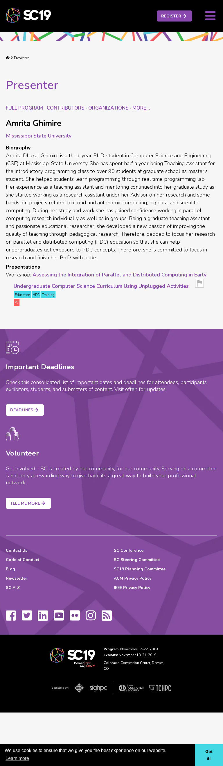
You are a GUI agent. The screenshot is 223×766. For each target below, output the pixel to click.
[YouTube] (59, 618)
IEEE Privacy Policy (132, 587)
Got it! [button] (209, 755)
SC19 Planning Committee (140, 569)
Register (171, 16)
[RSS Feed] (107, 618)
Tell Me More (25, 503)
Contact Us (16, 550)
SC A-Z (13, 587)
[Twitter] (27, 618)
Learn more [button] (17, 758)
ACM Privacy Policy (132, 578)
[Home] (8, 58)
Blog (10, 569)
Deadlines (21, 410)
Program (24, 108)
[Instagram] (91, 618)
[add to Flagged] (199, 285)
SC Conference (128, 550)
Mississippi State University (38, 135)
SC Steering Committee (137, 560)
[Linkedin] (43, 618)
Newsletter (16, 578)
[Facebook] (11, 618)
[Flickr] (75, 618)
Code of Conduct (22, 560)
